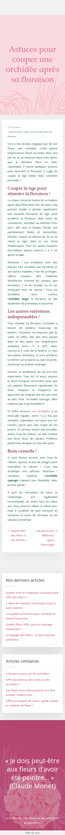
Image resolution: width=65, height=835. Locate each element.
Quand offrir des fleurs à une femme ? (19, 535)
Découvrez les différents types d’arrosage (45, 537)
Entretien (15, 127)
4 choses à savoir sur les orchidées (27, 673)
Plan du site (32, 832)
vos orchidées (41, 411)
